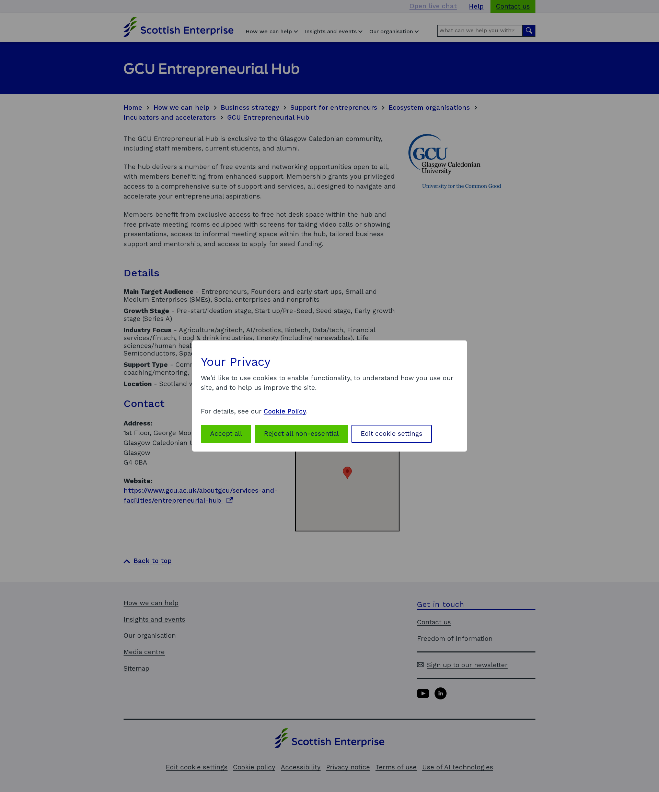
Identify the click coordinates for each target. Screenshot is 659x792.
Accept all (226, 433)
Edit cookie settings (392, 433)
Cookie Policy (285, 411)
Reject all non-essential (301, 433)
